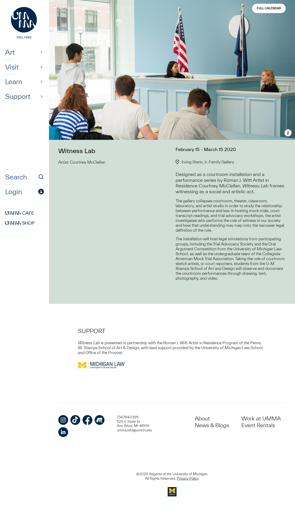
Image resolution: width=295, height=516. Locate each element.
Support (17, 96)
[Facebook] (87, 420)
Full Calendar (269, 8)
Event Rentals (258, 425)
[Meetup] (99, 420)
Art (10, 52)
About (202, 418)
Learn (13, 82)
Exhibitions (77, 8)
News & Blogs (212, 425)
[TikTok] (75, 420)
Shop (20, 223)
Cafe (19, 213)
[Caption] (288, 132)
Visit (12, 67)
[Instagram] (63, 420)
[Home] (24, 23)
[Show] (41, 52)
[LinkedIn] (63, 432)
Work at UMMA (261, 418)
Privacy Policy (187, 478)
